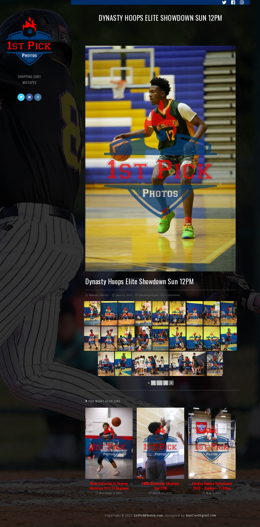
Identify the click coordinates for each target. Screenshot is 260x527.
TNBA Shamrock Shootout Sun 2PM (160, 485)
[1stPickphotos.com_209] (160, 313)
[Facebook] (232, 2)
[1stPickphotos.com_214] (92, 338)
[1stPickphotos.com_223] (123, 364)
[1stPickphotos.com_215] (109, 338)
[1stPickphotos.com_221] (212, 338)
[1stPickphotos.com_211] (194, 313)
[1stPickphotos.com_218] (160, 338)
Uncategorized (148, 295)
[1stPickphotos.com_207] (92, 313)
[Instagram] (240, 2)
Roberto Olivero (99, 295)
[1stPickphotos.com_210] (177, 313)
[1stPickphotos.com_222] (229, 338)
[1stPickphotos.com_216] (126, 338)
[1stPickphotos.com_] (215, 364)
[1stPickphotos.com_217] (143, 338)
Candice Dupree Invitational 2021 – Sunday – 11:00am (212, 485)
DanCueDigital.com (201, 515)
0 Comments (172, 295)
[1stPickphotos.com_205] (126, 313)
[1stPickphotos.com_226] (187, 364)
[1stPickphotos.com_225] (150, 364)
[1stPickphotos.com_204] (109, 313)
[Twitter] (223, 2)
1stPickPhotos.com (148, 515)
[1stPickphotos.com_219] (177, 338)
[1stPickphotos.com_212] (229, 313)
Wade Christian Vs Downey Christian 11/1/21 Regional (109, 485)
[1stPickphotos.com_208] (143, 313)
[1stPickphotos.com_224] (106, 364)
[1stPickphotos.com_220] (194, 338)
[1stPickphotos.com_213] (212, 313)
